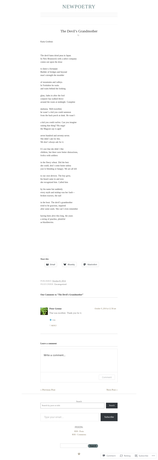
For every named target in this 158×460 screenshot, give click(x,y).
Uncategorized (60, 284)
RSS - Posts (79, 431)
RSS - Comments (79, 434)
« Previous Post (47, 390)
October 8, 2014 (59, 281)
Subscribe (109, 417)
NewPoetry (79, 6)
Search (79, 401)
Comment (107, 377)
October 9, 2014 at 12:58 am (105, 309)
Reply (54, 325)
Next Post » (112, 390)
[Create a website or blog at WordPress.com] (79, 454)
